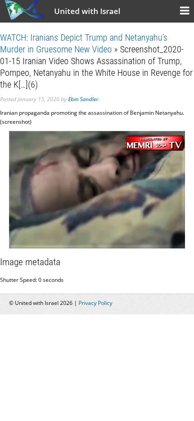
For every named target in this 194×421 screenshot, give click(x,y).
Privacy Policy (95, 303)
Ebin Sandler (83, 99)
